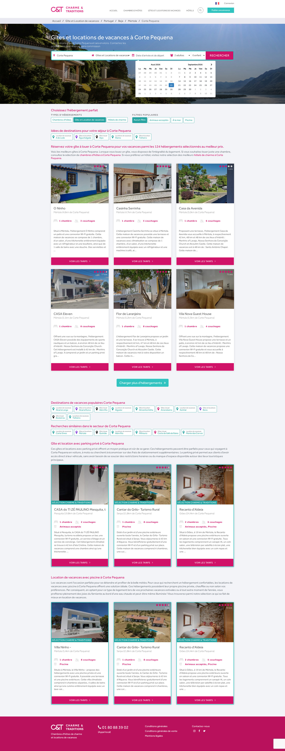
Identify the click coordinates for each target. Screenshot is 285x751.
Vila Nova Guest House (195, 314)
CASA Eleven (63, 314)
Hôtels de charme (117, 119)
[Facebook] (199, 731)
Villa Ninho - (62, 647)
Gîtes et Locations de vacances (164, 10)
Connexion (229, 3)
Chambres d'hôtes (133, 10)
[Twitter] (204, 731)
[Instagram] (194, 731)
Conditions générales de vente (161, 731)
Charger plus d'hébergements (141, 383)
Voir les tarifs (78, 261)
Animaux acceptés (159, 120)
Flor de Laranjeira (128, 314)
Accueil (114, 10)
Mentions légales (154, 735)
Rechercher (219, 55)
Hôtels (190, 10)
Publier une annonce (221, 10)
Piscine (188, 120)
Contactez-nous (201, 726)
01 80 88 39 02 (114, 727)
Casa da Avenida (190, 208)
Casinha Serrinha (128, 208)
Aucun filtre (140, 119)
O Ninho (59, 208)
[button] (217, 3)
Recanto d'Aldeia (191, 509)
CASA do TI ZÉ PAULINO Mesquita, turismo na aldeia (91, 509)
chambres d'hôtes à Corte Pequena (100, 155)
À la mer (177, 120)
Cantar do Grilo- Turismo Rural (138, 509)
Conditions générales (156, 726)
